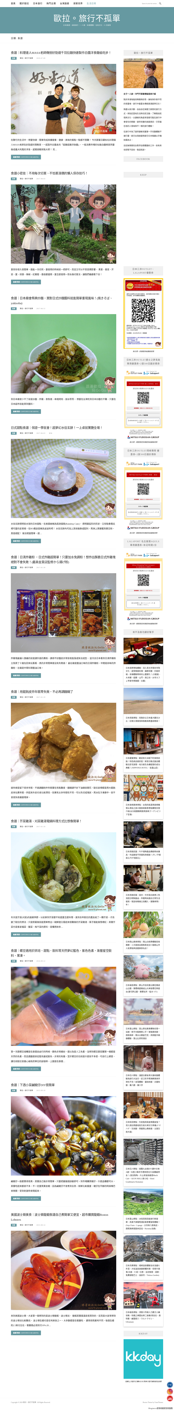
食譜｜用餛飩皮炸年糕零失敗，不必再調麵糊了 (42, 691)
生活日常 (91, 3)
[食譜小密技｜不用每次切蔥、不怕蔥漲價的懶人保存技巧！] (63, 224)
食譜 (13, 58)
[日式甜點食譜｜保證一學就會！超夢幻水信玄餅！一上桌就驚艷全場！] (63, 478)
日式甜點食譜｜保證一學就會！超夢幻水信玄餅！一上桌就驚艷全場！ (57, 427)
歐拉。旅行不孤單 (87, 18)
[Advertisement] (143, 221)
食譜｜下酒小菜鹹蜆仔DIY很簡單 (33, 1085)
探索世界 (78, 3)
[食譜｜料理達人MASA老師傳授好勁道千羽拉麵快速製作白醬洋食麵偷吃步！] (63, 99)
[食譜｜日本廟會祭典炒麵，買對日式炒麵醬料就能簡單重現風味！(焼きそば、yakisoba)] (63, 354)
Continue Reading (30, 157)
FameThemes (159, 1402)
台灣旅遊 (64, 3)
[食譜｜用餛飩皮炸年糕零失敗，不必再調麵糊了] (63, 742)
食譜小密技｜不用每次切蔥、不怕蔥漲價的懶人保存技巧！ (49, 173)
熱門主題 (51, 3)
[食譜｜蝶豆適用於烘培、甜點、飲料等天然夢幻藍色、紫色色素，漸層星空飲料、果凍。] (63, 1006)
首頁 (13, 3)
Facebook (143, 159)
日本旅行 (37, 3)
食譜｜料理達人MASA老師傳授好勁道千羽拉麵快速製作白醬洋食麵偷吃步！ (61, 52)
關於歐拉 (24, 3)
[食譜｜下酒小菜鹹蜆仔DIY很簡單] (63, 1136)
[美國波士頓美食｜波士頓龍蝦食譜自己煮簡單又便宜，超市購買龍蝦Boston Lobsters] (63, 1270)
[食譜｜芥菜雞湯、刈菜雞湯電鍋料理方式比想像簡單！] (63, 872)
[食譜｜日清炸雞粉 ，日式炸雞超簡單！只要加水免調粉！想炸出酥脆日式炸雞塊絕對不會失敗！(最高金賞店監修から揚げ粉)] (63, 613)
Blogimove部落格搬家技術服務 (160, 1408)
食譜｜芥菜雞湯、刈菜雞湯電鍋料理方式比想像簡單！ (46, 821)
